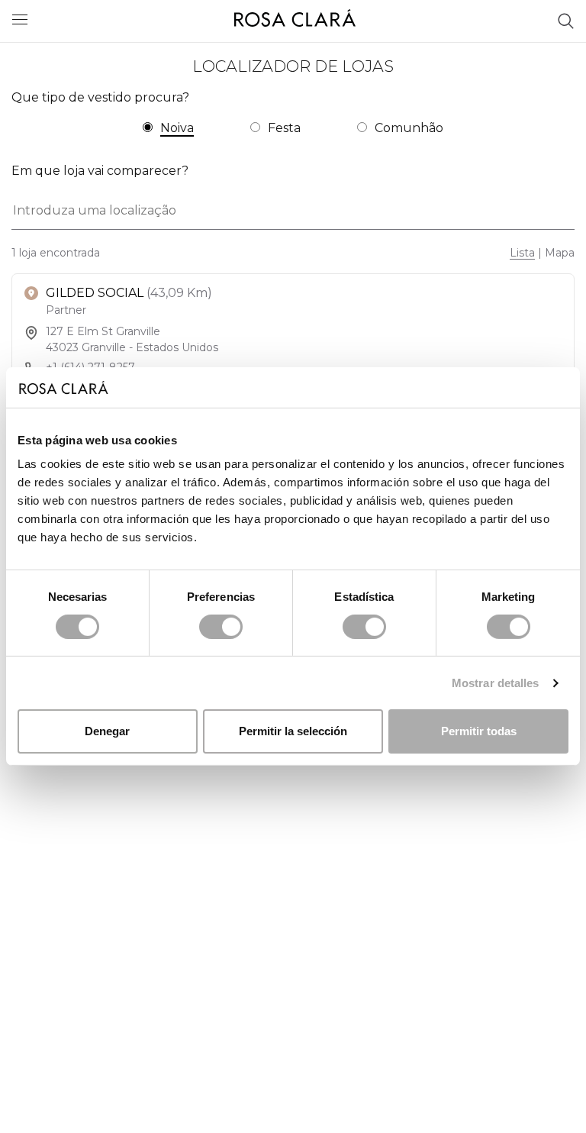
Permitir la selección (293, 731)
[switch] (221, 627)
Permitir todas (479, 731)
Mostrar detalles (495, 682)
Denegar (107, 731)
